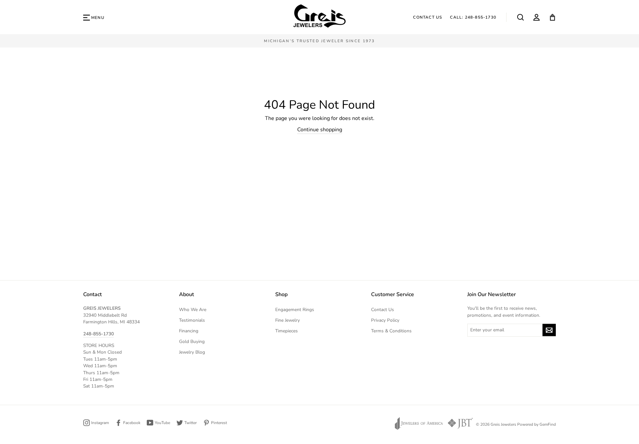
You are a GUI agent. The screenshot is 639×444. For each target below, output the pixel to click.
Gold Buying (192, 341)
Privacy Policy (385, 320)
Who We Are (192, 309)
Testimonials (192, 320)
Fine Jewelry (287, 320)
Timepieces (286, 331)
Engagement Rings (294, 309)
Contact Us (427, 17)
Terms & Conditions (391, 331)
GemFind (547, 424)
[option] (319, 41)
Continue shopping (319, 129)
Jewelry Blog (192, 352)
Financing (188, 331)
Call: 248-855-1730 (473, 17)
